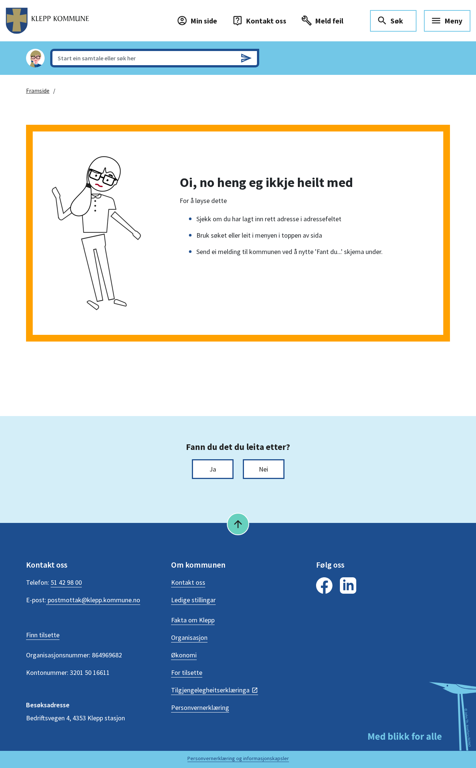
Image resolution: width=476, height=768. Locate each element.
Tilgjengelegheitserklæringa (210, 690)
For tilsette (186, 672)
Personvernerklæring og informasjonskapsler (238, 758)
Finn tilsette (43, 635)
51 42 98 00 (66, 582)
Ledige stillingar (193, 600)
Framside (37, 90)
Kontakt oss (188, 582)
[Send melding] (246, 58)
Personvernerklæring (200, 707)
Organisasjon (189, 637)
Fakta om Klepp (193, 620)
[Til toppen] (238, 524)
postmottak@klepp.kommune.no (93, 600)
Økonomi (184, 655)
